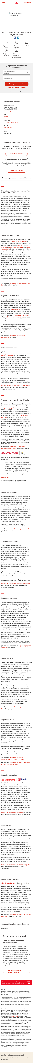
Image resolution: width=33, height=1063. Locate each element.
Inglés (6, 116)
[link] (27, 45)
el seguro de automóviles (19, 241)
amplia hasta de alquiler (15, 247)
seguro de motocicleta (22, 315)
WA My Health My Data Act (7, 1054)
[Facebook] (15, 38)
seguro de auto (15, 309)
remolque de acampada (8, 354)
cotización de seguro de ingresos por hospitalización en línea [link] (15, 763)
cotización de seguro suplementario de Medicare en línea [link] (12, 758)
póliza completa (14, 1016)
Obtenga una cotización (16, 84)
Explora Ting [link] (5, 477)
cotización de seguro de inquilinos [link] (20, 529)
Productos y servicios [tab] (9, 178)
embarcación (24, 354)
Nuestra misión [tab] (22, 178)
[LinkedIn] (18, 38)
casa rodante (25, 352)
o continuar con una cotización (16, 87)
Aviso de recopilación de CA (23, 1054)
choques (4, 247)
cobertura (20, 245)
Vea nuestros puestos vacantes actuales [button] (14, 971)
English (4, 2)
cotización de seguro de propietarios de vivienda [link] (13, 447)
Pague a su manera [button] (16, 170)
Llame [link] (3, 385)
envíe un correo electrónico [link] (15, 812)
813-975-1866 (8, 127)
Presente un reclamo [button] (16, 153)
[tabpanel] (16, 117)
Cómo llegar (8, 111)
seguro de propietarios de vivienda (13, 408)
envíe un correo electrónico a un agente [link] (19, 385)
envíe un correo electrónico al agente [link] (18, 583)
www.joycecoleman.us (11, 122)
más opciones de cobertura (14, 317)
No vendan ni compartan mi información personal (12, 1055)
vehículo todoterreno (7, 355)
